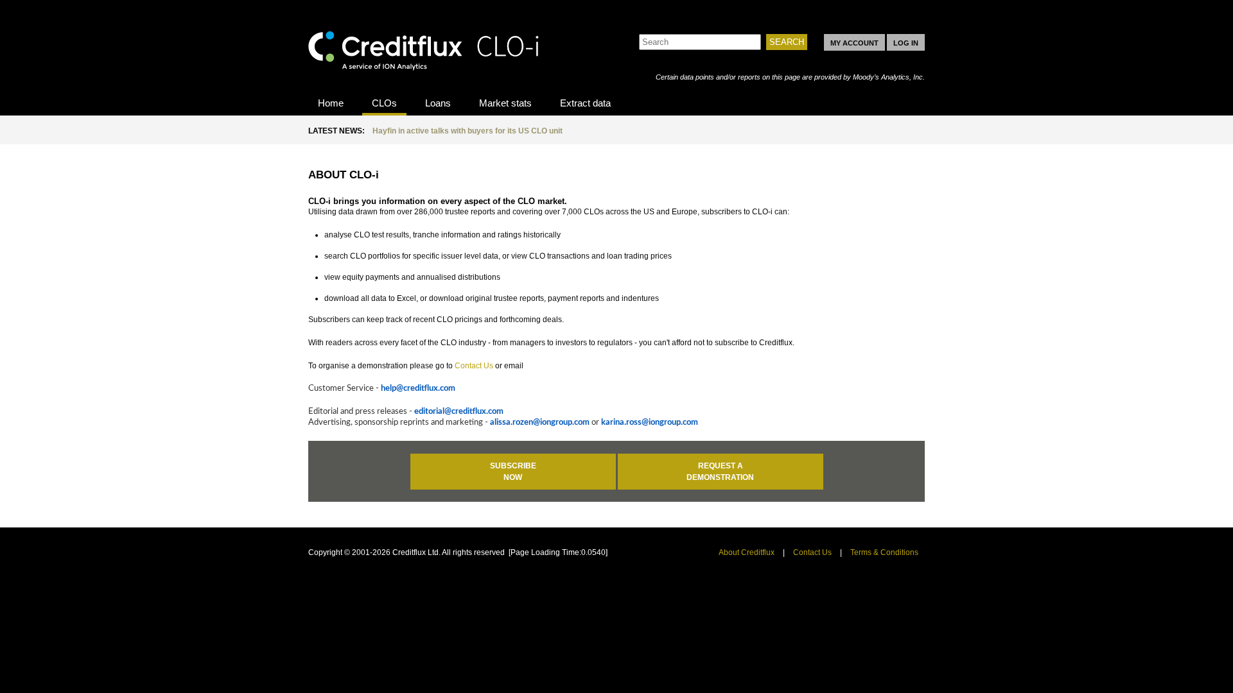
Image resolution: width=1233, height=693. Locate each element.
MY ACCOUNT (854, 43)
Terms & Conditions (884, 552)
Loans (438, 103)
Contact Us (474, 365)
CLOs (384, 103)
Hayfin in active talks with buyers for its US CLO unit (467, 130)
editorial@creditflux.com (458, 411)
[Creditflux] (692, 28)
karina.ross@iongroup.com (649, 422)
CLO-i (423, 47)
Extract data (585, 103)
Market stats (505, 103)
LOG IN (905, 43)
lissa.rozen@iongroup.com (542, 422)
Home (331, 103)
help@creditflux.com (418, 388)
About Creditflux (746, 552)
